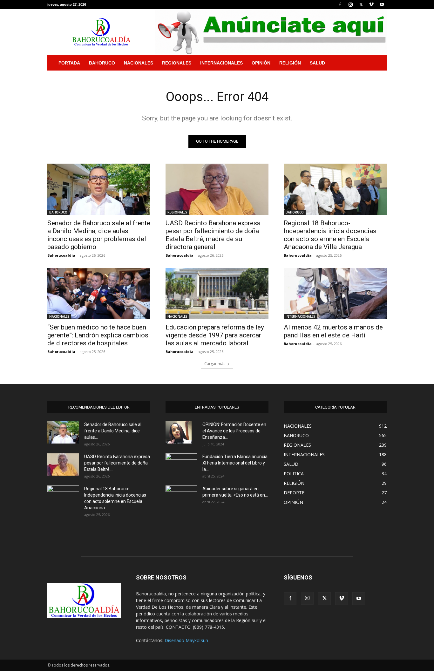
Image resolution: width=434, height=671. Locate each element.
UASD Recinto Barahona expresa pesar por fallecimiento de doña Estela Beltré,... (117, 463)
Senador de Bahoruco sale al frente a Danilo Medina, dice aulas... (112, 431)
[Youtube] (382, 4)
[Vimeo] (371, 4)
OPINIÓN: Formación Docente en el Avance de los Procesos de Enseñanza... (234, 431)
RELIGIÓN (290, 62)
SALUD (317, 62)
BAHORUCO (102, 62)
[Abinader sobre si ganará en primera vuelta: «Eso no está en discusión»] (181, 495)
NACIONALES (138, 62)
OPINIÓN (261, 62)
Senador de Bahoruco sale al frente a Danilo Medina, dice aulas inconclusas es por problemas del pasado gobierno (98, 235)
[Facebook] (340, 4)
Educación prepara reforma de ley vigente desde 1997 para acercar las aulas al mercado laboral (215, 335)
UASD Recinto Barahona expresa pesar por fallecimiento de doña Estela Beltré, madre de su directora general (213, 235)
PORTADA (69, 62)
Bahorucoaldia (61, 255)
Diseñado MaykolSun (186, 640)
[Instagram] (350, 4)
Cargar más (214, 363)
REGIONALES (176, 62)
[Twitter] (361, 4)
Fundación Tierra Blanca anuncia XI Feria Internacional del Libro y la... (235, 463)
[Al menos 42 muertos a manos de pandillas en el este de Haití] (335, 293)
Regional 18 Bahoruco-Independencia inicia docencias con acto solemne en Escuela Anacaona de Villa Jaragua (330, 235)
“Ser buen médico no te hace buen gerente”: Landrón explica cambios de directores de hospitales (97, 335)
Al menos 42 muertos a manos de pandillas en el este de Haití (333, 331)
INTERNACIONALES (221, 62)
